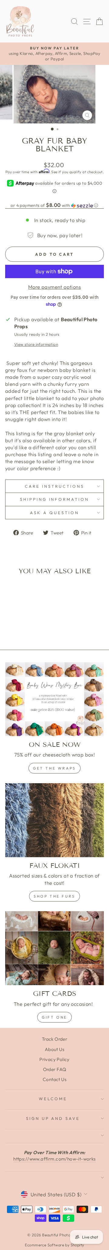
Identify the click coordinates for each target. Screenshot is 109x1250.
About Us (54, 1049)
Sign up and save (53, 1118)
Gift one (54, 1017)
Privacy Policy (54, 1059)
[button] (54, 205)
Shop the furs (54, 896)
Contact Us (54, 1079)
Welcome (53, 1098)
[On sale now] (54, 699)
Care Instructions (54, 486)
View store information (36, 344)
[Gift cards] (54, 948)
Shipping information (54, 499)
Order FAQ (54, 1069)
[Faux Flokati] (54, 820)
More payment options (54, 287)
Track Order (55, 1039)
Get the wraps (54, 768)
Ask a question (54, 512)
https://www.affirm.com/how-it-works (54, 1159)
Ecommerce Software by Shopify (54, 1244)
